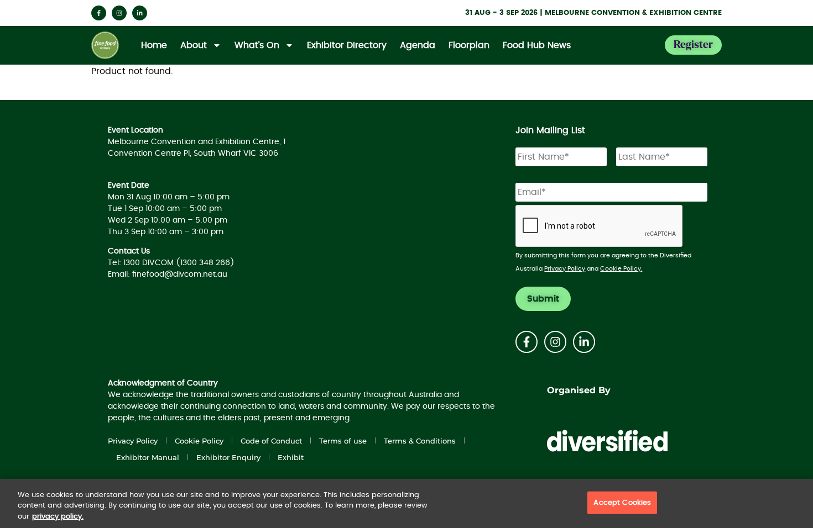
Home (154, 45)
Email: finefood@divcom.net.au (167, 274)
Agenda (417, 45)
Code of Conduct (271, 440)
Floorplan (469, 45)
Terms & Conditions (420, 440)
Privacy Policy (564, 269)
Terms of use (343, 440)
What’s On (256, 45)
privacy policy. (58, 516)
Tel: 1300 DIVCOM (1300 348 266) (171, 263)
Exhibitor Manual (147, 457)
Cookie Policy (199, 440)
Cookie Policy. (621, 269)
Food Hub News (537, 45)
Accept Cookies (622, 502)
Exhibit (291, 457)
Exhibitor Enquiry (228, 457)
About (193, 45)
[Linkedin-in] (139, 13)
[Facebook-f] (98, 13)
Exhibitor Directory (347, 45)
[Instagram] (119, 13)
